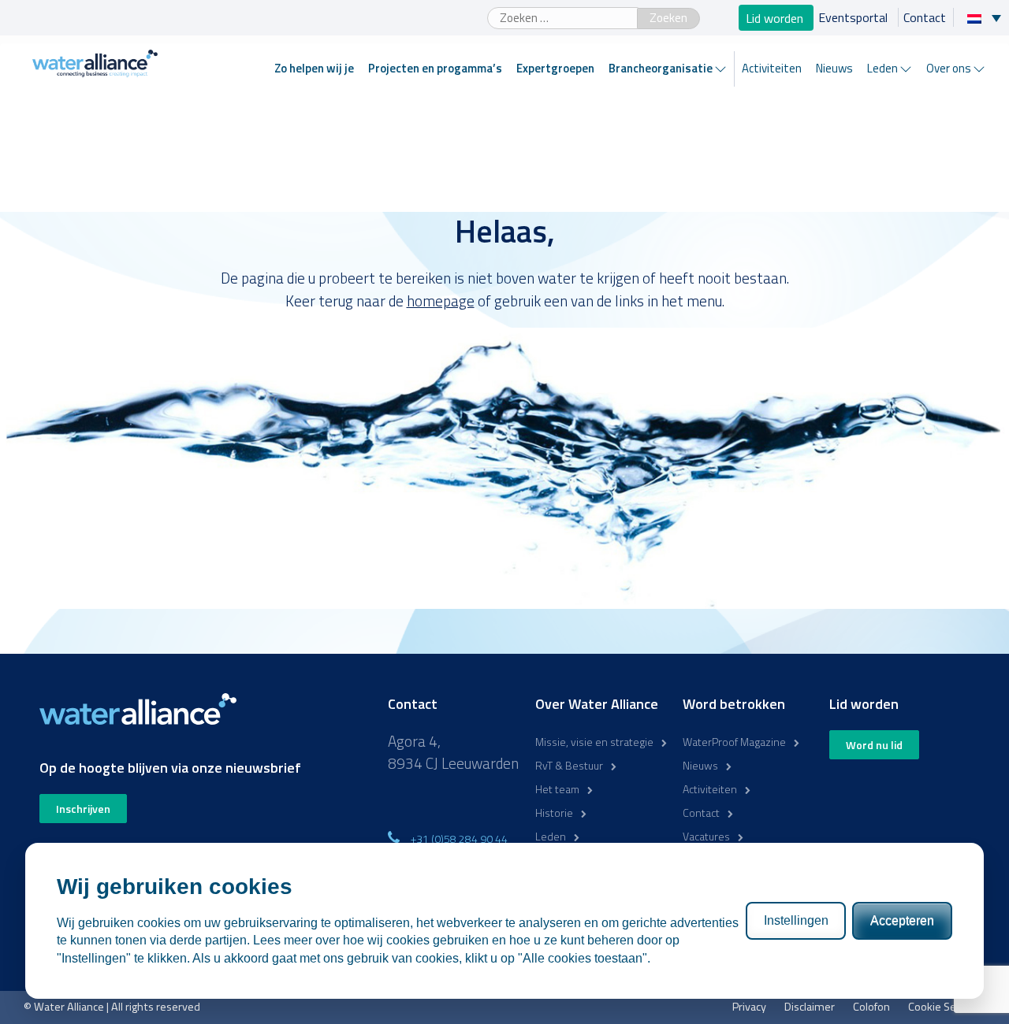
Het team (557, 789)
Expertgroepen (555, 68)
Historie (554, 812)
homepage (441, 300)
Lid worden (776, 17)
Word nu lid (874, 744)
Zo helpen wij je (314, 68)
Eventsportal (854, 17)
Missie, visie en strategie (594, 741)
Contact (924, 17)
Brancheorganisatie (661, 68)
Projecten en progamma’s (435, 68)
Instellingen (796, 920)
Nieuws (834, 68)
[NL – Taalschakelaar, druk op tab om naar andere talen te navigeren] (988, 17)
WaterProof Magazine (734, 741)
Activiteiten (772, 68)
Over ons (948, 68)
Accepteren (902, 920)
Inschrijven (83, 808)
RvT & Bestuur (569, 765)
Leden (882, 68)
